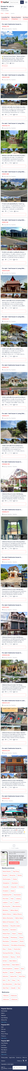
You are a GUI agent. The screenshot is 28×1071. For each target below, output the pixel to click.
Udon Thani (17, 984)
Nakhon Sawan (19, 918)
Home (2, 13)
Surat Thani (22, 976)
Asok (2, 1027)
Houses (7, 13)
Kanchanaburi (17, 894)
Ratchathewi (4, 1011)
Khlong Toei (4, 1020)
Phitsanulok (6, 945)
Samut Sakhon (16, 964)
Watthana (3, 1015)
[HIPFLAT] (5, 2)
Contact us (18, 1057)
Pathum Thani (6, 933)
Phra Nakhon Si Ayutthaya (18, 945)
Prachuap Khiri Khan (8, 953)
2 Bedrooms (14, 995)
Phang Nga (5, 937)
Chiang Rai (14, 887)
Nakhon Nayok (14, 910)
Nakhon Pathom (7, 914)
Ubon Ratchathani (7, 984)
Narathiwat (5, 926)
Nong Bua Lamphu (15, 926)
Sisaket (12, 972)
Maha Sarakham (17, 906)
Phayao (21, 937)
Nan (17, 922)
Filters (25, 7)
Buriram (20, 875)
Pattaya (20, 933)
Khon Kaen (5, 898)
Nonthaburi (13, 929)
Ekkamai (3, 1031)
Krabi (12, 898)
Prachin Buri (17, 949)
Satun (22, 968)
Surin (4, 980)
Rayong (13, 957)
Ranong (18, 953)
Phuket (10, 949)
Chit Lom (3, 1029)
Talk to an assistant (14, 863)
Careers (3, 1061)
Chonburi (21, 887)
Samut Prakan (6, 964)
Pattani (14, 933)
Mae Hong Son (6, 906)
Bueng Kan (12, 875)
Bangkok (5, 875)
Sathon (3, 1013)
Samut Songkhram (7, 968)
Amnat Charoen (7, 871)
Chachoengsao (7, 879)
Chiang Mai (6, 887)
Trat (18, 980)
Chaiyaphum (6, 883)
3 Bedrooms (6, 999)
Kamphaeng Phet (7, 894)
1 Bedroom (5, 995)
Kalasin (13, 891)
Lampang (18, 898)
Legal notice (12, 1057)
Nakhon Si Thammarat (8, 922)
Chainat (15, 879)
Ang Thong (16, 871)
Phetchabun (6, 941)
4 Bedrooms (14, 999)
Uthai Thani (6, 988)
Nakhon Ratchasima (8, 918)
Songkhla (18, 972)
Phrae (4, 949)
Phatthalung (14, 937)
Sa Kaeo (5, 960)
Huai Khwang (4, 1017)
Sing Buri (5, 972)
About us (25, 1057)
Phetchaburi (14, 941)
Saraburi (16, 968)
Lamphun (5, 902)
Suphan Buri (13, 976)
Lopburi (17, 902)
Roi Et (18, 957)
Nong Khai (5, 929)
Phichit (22, 941)
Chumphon (5, 891)
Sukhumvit (3, 1052)
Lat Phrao (3, 1045)
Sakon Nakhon (13, 960)
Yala (19, 988)
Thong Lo (3, 1036)
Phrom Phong (4, 1033)
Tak (9, 980)
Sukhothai (5, 976)
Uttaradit (13, 988)
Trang (13, 980)
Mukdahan (5, 910)
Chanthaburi (15, 883)
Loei (11, 902)
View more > (4, 1022)
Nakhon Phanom (17, 914)
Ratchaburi (5, 957)
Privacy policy (4, 1057)
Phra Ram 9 (4, 1050)
